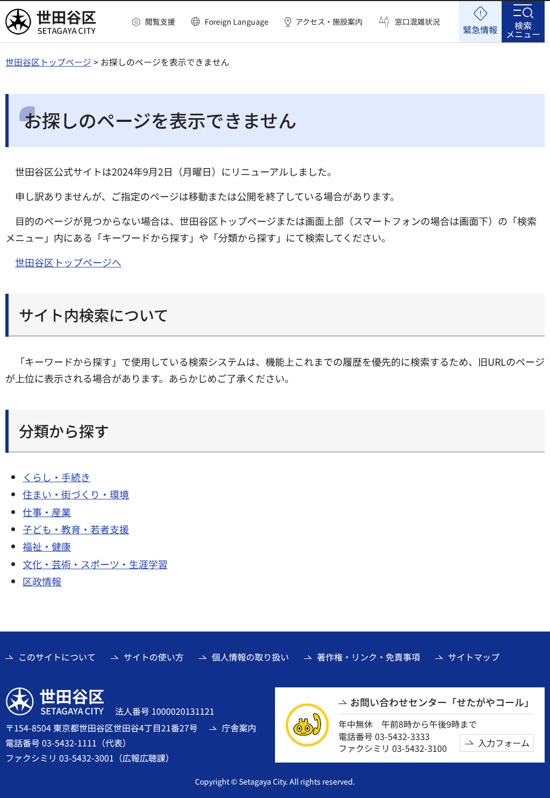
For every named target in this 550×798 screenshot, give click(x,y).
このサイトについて (57, 657)
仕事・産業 (47, 512)
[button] (153, 22)
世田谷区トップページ (48, 61)
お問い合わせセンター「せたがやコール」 (442, 702)
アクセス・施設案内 (329, 22)
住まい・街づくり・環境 (76, 494)
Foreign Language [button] (237, 21)
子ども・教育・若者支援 (76, 529)
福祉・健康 (47, 546)
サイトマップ (474, 657)
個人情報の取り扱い (250, 657)
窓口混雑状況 (417, 22)
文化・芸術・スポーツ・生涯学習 (95, 564)
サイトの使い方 (154, 657)
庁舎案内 (239, 728)
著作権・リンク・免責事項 (368, 657)
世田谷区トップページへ (68, 262)
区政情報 (42, 581)
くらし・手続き (56, 477)
